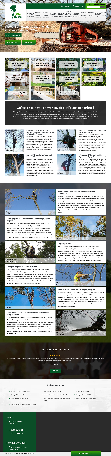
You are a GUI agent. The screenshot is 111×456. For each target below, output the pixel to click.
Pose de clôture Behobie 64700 (52, 391)
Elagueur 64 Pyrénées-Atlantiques (30, 15)
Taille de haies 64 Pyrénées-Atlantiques (83, 15)
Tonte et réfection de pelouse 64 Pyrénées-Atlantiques (68, 14)
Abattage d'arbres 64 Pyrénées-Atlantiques (38, 15)
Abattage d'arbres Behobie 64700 (20, 391)
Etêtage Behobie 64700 (17, 395)
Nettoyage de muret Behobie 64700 (86, 398)
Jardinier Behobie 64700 (83, 391)
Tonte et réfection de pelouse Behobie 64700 (56, 395)
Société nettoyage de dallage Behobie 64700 (23, 404)
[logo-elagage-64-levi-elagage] (15, 9)
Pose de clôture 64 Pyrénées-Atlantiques (45, 15)
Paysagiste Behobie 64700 (83, 395)
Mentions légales (29, 453)
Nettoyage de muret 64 (98, 15)
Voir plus (55, 370)
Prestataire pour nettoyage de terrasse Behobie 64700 (57, 399)
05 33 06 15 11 (67, 6)
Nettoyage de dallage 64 (91, 15)
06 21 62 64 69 (79, 6)
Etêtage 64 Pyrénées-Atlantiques (60, 15)
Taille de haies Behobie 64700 (19, 398)
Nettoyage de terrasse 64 (104, 15)
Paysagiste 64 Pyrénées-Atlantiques (76, 15)
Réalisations (29, 42)
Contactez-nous (12, 42)
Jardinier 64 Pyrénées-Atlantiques (53, 15)
